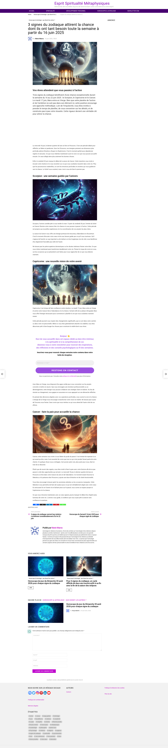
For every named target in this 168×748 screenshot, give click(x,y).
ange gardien (47, 716)
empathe (39, 722)
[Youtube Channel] (49, 693)
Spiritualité (50, 11)
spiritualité (47, 733)
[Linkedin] (49, 504)
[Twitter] (33, 693)
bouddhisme (39, 719)
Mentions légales (33, 706)
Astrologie (33, 507)
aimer (31, 716)
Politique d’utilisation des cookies (114, 688)
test (31, 736)
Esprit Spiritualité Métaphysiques (82, 3)
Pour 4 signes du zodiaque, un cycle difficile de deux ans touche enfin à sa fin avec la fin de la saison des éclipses (83, 583)
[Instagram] (37, 693)
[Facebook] (36, 504)
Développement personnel (76, 11)
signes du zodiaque (35, 733)
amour (38, 716)
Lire (30, 587)
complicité (57, 719)
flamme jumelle (57, 722)
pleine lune (53, 727)
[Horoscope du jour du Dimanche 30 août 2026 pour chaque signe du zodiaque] (45, 566)
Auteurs (68, 692)
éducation (53, 739)
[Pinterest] (56, 504)
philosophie (43, 727)
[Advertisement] (65, 130)
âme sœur (44, 739)
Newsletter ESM (133, 11)
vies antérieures (40, 736)
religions (50, 730)
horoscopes (44, 724)
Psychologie (33, 730)
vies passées (51, 736)
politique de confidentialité (69, 376)
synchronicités (57, 733)
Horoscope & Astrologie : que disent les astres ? (42, 578)
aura (31, 719)
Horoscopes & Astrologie (106, 11)
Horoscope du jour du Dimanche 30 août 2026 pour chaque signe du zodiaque (45, 582)
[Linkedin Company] (45, 693)
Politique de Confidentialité (36, 700)
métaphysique (55, 724)
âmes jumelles (34, 739)
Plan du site (108, 694)
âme (59, 736)
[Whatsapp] (63, 504)
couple (32, 722)
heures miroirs (34, 724)
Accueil (31, 11)
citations (48, 719)
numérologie (33, 727)
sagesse (58, 730)
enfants (47, 722)
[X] (43, 504)
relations (42, 730)
